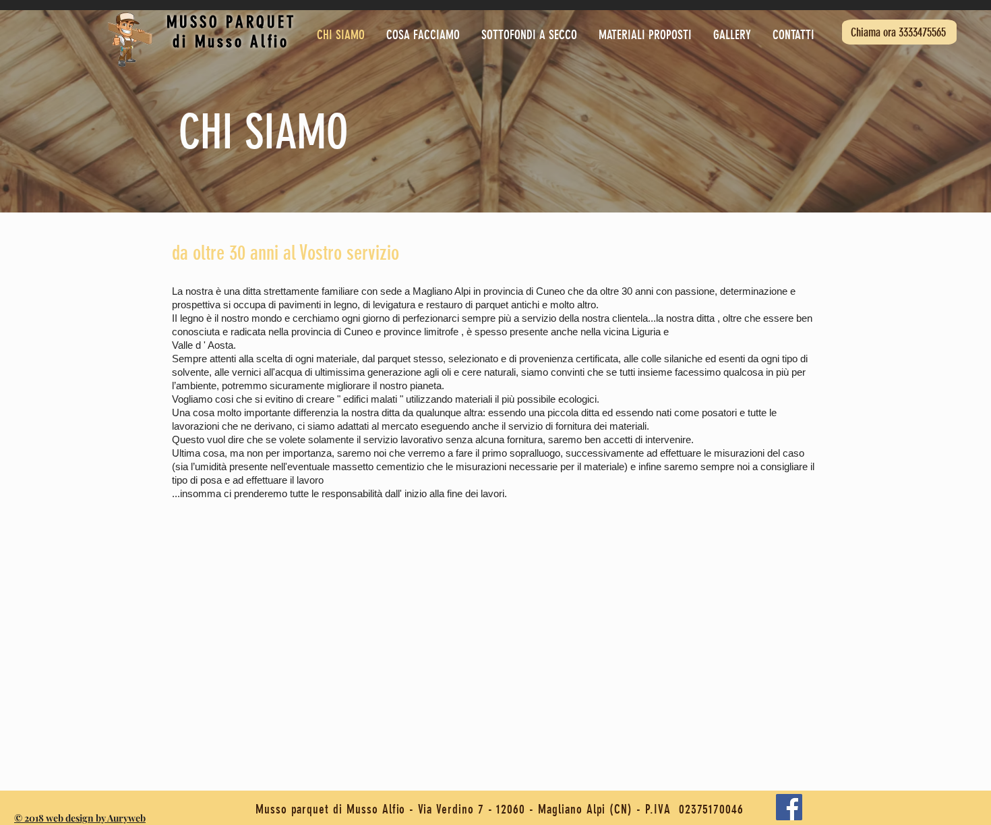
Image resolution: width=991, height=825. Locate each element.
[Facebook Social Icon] (789, 807)
